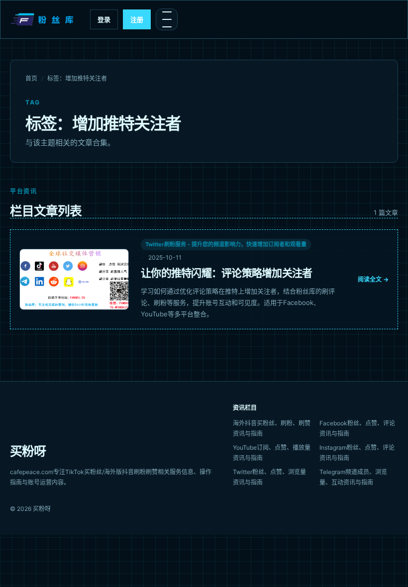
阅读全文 (373, 279)
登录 (104, 19)
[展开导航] (167, 19)
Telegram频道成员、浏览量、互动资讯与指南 (353, 477)
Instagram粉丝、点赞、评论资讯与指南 (357, 453)
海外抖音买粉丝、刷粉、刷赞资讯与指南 (271, 428)
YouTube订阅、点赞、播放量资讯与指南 (271, 453)
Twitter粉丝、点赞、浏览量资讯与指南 (269, 477)
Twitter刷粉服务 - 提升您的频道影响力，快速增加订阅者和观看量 (225, 244)
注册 (136, 19)
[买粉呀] (43, 19)
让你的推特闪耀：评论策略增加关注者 (226, 273)
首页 (31, 78)
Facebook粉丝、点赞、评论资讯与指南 (357, 428)
